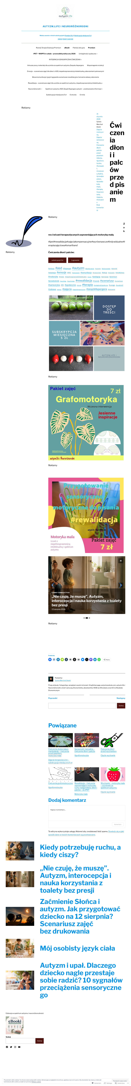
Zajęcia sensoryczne (100, 139)
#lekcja (104, 273)
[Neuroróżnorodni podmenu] (41, 88)
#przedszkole (53, 281)
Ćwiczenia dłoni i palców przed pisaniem (100, 150)
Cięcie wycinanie (108, 755)
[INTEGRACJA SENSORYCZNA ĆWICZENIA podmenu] (81, 59)
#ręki (98, 187)
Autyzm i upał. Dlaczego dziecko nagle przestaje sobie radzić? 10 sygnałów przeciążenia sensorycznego (81, 980)
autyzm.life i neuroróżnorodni (65, 26)
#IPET (69, 272)
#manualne (111, 272)
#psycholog (63, 281)
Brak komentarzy (100, 207)
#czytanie (98, 268)
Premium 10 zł (69, 35)
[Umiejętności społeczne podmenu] (97, 53)
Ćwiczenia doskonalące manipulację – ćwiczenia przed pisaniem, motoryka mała (58, 752)
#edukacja (52, 273)
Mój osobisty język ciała (77, 948)
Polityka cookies (36, 1082)
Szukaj (121, 706)
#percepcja (104, 277)
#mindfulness (120, 272)
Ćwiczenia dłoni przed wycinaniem (108, 750)
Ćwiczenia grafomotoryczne (60, 783)
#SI (62, 285)
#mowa (61, 277)
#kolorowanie (76, 272)
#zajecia (99, 197)
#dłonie (99, 158)
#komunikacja (86, 273)
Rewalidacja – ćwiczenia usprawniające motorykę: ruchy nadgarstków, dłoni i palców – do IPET (86, 786)
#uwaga (112, 285)
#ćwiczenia (111, 289)
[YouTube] (19, 1047)
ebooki (60, 39)
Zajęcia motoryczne (100, 132)
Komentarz (117, 824)
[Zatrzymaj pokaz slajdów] (120, 560)
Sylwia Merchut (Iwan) (63, 680)
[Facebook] (7, 1047)
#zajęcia (67, 289)
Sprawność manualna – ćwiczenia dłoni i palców (85, 750)
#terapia (100, 189)
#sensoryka (54, 285)
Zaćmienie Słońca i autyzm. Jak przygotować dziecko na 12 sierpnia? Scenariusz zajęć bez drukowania (80, 916)
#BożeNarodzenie (89, 268)
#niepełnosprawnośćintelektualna (75, 277)
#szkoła (79, 285)
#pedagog (96, 277)
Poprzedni (52, 698)
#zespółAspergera (96, 289)
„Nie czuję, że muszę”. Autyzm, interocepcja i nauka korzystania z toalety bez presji (87, 600)
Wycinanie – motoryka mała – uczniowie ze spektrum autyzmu (113, 785)
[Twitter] (11, 1047)
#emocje (61, 272)
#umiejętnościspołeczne (101, 285)
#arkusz (51, 268)
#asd (58, 268)
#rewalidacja (84, 280)
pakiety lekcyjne (68, 39)
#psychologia (71, 281)
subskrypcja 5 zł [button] (57, 260)
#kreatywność (97, 272)
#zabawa (52, 289)
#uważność (119, 285)
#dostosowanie (106, 268)
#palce (100, 174)
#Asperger (67, 268)
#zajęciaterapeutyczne (79, 289)
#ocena (89, 277)
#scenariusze (119, 281)
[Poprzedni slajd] (52, 585)
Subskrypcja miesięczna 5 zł (82, 35)
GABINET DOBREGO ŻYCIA (61, 592)
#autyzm (78, 268)
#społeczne (70, 285)
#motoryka (53, 276)
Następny (121, 698)
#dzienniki (114, 268)
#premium (113, 277)
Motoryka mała (81, 794)
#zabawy (59, 289)
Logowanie (75, 260)
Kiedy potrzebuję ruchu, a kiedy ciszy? (80, 851)
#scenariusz (107, 280)
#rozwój (96, 281)
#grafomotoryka (82, 755)
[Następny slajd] (120, 585)
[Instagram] (15, 1047)
